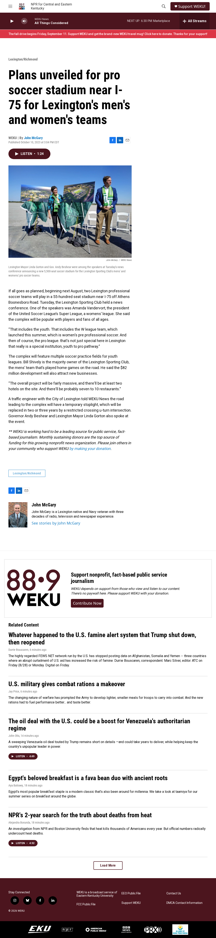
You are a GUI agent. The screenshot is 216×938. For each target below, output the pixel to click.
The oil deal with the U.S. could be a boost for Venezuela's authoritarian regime (99, 724)
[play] (11, 21)
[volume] (24, 21)
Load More (108, 865)
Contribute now (87, 603)
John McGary (33, 138)
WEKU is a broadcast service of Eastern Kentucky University (97, 894)
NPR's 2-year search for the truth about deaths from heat (80, 815)
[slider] (31, 21)
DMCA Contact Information (184, 902)
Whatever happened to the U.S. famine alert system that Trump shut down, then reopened (102, 638)
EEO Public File (131, 893)
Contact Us (173, 893)
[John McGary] (17, 514)
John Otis (13, 735)
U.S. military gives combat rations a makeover (66, 684)
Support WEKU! (191, 6)
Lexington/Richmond (23, 59)
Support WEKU (131, 902)
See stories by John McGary (56, 523)
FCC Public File (86, 904)
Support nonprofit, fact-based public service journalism (119, 578)
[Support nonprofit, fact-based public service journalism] (33, 588)
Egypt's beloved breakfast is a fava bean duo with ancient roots (88, 778)
